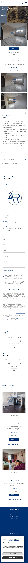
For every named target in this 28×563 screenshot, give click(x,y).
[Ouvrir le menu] (26, 2)
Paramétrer (13, 553)
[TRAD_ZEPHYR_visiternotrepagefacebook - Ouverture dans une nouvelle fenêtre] (12, 527)
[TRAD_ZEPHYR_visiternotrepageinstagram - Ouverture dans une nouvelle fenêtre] (16, 527)
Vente (8, 8)
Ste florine (14, 8)
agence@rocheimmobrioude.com (13, 223)
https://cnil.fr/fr (18, 306)
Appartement (4, 9)
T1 (9, 9)
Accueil (3, 8)
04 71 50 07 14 (7, 217)
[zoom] (14, 91)
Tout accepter (13, 557)
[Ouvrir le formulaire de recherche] (22, 3)
